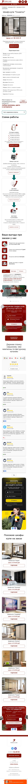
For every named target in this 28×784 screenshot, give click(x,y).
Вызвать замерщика (14, 172)
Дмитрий (9, 459)
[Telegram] (13, 528)
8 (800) (14, 752)
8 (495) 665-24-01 (14, 137)
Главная (4, 7)
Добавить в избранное (14, 767)
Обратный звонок (14, 755)
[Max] (15, 528)
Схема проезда (14, 764)
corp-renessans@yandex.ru (14, 758)
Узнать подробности (23, 102)
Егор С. (8, 425)
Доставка (13, 271)
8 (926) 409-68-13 (14, 140)
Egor (8, 409)
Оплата (21, 271)
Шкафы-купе (11, 7)
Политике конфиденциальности (14, 327)
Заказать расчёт (14, 46)
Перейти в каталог (14, 227)
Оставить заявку (14, 145)
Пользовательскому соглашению (11, 328)
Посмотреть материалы (14, 338)
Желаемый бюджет (15, 319)
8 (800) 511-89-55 (15, 135)
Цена (4, 271)
